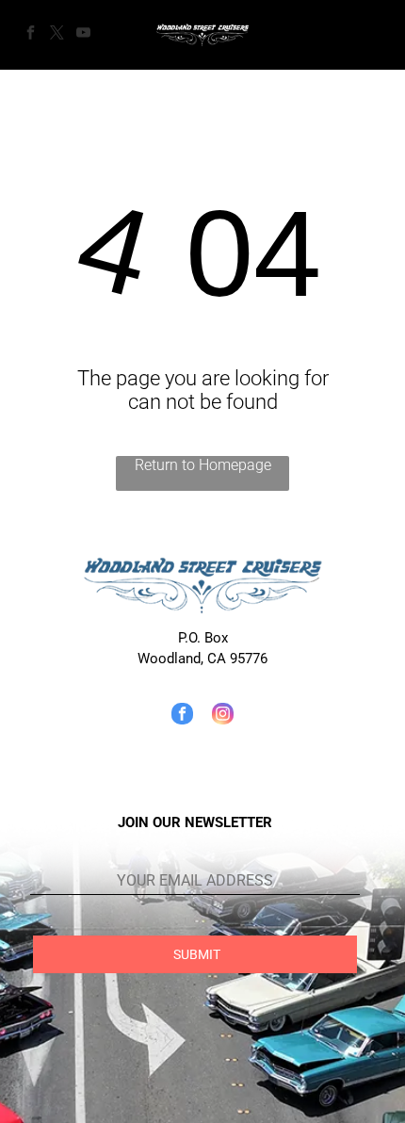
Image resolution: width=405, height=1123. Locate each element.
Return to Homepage (203, 465)
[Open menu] (367, 35)
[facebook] (30, 35)
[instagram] (223, 716)
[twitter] (56, 35)
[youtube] (83, 35)
